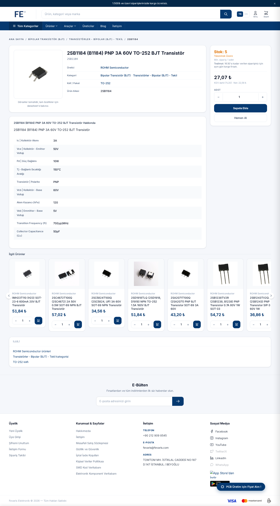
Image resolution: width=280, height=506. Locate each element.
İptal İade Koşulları (87, 455)
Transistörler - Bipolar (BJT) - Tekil (155, 75)
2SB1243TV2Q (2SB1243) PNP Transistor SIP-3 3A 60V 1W (262, 303)
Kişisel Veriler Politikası (90, 461)
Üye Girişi (15, 437)
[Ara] (226, 14)
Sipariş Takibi (17, 455)
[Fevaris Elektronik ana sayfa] (20, 14)
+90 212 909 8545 (155, 435)
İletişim (117, 25)
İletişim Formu (17, 449)
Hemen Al (240, 117)
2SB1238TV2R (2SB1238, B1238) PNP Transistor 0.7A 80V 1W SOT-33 (225, 303)
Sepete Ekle (240, 108)
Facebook (221, 431)
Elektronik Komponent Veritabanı (96, 473)
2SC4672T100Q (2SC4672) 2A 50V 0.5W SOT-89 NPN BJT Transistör (67, 303)
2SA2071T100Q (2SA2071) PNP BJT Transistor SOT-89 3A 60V (184, 303)
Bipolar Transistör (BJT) (116, 75)
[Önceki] (9, 296)
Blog (103, 25)
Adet (217, 89)
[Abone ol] (178, 401)
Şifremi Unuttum (19, 443)
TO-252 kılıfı (20, 361)
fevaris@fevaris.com (156, 447)
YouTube (220, 444)
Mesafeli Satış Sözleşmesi (92, 443)
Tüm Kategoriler (27, 25)
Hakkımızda (83, 430)
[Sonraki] (271, 296)
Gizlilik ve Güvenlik (87, 449)
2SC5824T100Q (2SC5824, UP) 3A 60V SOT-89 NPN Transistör (106, 301)
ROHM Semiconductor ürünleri (32, 351)
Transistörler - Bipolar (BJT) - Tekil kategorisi (40, 356)
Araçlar (68, 25)
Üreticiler (88, 25)
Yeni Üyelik (16, 430)
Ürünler (50, 25)
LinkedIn (220, 458)
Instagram (221, 438)
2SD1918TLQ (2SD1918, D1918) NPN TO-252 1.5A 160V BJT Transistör (146, 303)
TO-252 (105, 83)
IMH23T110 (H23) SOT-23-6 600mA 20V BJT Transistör (27, 301)
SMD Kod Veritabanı (88, 467)
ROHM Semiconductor (115, 67)
